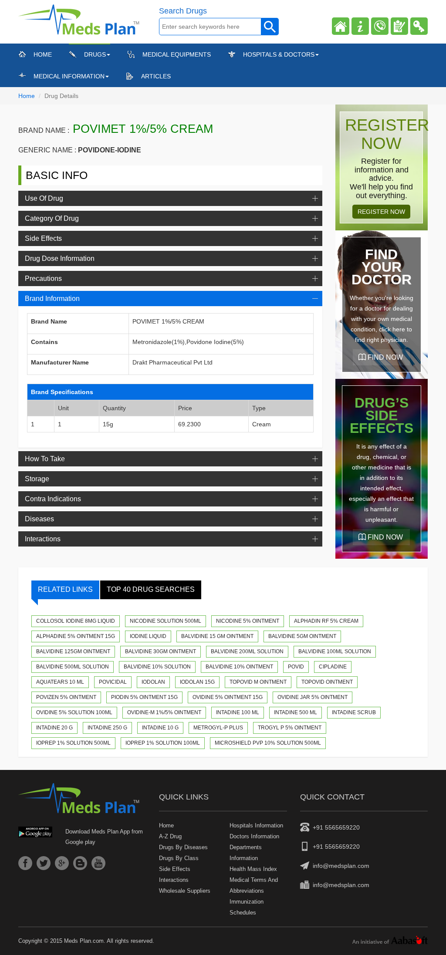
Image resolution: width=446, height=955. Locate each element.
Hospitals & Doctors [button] (278, 54)
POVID (296, 667)
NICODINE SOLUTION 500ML (165, 621)
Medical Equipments (176, 54)
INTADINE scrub (354, 712)
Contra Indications (53, 499)
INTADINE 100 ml (237, 712)
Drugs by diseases (183, 847)
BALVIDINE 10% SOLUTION (157, 667)
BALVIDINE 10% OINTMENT (239, 667)
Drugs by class (179, 858)
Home (43, 54)
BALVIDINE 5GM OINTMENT (302, 636)
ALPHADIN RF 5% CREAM (326, 621)
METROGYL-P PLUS (218, 728)
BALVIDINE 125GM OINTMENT (73, 651)
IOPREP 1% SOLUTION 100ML (162, 743)
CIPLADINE (333, 667)
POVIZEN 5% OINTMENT (66, 697)
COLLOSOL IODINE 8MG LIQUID (75, 621)
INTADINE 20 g (54, 728)
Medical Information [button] (69, 76)
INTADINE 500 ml (295, 712)
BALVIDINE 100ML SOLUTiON (334, 651)
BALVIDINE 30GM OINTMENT (160, 651)
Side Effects (43, 238)
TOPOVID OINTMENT (327, 682)
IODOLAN (153, 682)
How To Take (45, 458)
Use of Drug (44, 198)
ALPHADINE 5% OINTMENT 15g (75, 636)
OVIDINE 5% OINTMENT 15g (228, 697)
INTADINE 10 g (160, 728)
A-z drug (170, 836)
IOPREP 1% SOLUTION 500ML (73, 743)
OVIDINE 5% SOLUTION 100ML (74, 712)
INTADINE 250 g (107, 728)
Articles (156, 76)
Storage (37, 479)
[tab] (170, 198)
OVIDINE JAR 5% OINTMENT (312, 697)
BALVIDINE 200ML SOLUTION (247, 651)
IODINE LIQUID (148, 636)
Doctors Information (254, 836)
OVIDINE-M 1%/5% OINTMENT (164, 712)
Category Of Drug (52, 218)
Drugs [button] (95, 54)
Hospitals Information (256, 825)
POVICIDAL (113, 682)
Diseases (39, 519)
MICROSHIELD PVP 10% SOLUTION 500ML (268, 743)
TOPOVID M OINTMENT (258, 682)
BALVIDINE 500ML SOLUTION (72, 667)
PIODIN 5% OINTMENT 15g (144, 697)
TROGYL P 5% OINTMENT (289, 728)
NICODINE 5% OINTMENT (247, 621)
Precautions (43, 278)
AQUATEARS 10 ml (60, 682)
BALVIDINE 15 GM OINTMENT (217, 636)
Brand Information (52, 298)
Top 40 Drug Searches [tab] (151, 589)
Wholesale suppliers (184, 891)
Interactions (43, 539)
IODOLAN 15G (197, 682)
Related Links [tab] (65, 589)
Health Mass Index (253, 869)
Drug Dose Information (60, 258)
